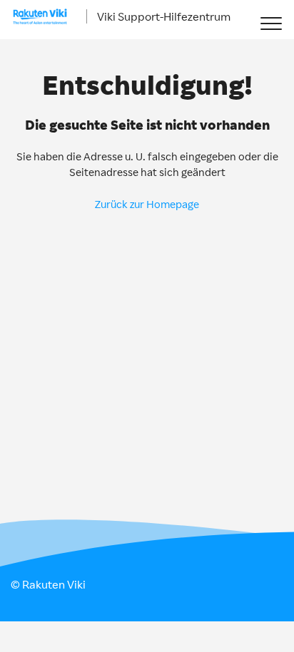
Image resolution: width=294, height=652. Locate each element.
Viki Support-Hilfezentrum (163, 16)
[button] (271, 23)
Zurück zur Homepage (147, 204)
